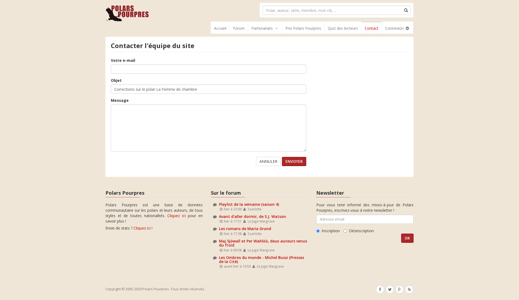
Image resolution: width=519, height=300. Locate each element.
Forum (239, 28)
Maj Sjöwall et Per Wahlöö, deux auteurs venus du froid (263, 243)
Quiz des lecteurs (343, 28)
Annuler (268, 161)
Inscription (331, 230)
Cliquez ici (176, 215)
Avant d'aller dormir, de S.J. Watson (252, 216)
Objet (116, 80)
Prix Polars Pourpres (303, 28)
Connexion (395, 28)
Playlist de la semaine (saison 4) (249, 204)
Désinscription (361, 230)
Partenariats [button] (262, 28)
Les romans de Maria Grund (245, 228)
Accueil (220, 28)
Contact (371, 28)
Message (120, 100)
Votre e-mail (123, 60)
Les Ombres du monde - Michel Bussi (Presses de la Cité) (261, 259)
